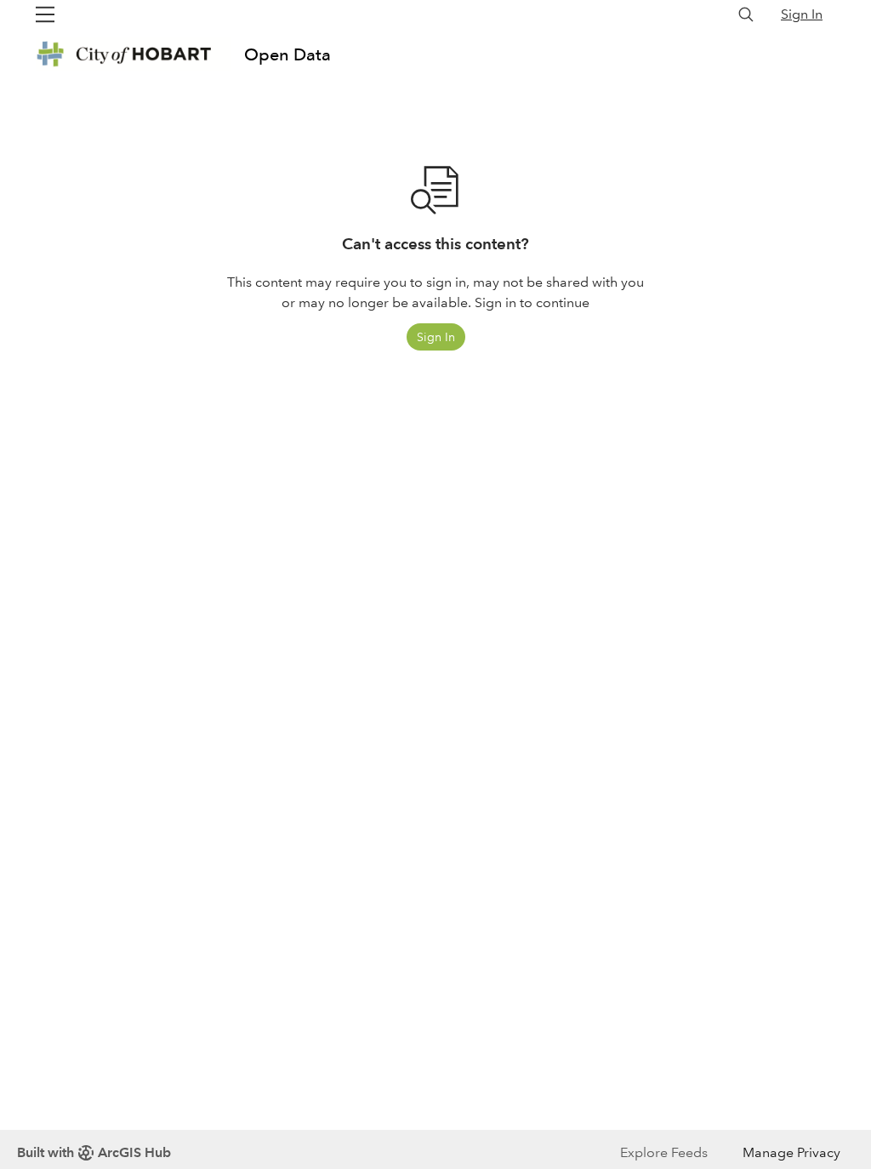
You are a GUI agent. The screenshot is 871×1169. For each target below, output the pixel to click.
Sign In (802, 14)
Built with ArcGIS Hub (94, 1152)
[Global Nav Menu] (45, 14)
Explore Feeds (664, 1152)
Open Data (287, 54)
